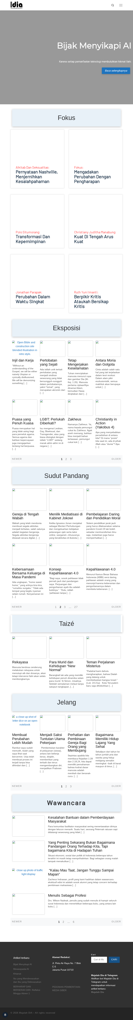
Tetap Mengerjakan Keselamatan (78, 364)
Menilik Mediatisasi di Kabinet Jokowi (66, 516)
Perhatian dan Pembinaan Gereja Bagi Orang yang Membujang (79, 742)
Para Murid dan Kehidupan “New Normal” (62, 666)
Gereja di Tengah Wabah (25, 516)
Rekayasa (20, 662)
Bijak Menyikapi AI (22, 964)
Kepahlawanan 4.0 (100, 569)
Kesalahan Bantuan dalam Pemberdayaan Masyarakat (81, 819)
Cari (93, 955)
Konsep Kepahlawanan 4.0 (63, 571)
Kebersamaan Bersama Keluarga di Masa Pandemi (28, 573)
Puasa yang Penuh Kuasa (22, 421)
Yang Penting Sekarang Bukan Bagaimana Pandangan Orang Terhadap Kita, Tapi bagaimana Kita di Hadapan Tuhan (81, 846)
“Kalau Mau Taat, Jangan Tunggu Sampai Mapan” (81, 872)
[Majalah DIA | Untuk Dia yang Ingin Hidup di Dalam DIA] (16, 5)
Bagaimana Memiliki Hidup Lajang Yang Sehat (107, 741)
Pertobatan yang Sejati (48, 362)
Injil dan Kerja (23, 360)
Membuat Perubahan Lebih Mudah (22, 739)
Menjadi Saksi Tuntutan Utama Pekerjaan (52, 739)
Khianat (17, 974)
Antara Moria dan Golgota (106, 362)
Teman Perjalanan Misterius (100, 664)
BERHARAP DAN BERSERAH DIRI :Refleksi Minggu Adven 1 (26, 990)
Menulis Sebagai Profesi (67, 895)
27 (76, 607)
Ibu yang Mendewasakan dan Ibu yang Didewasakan (27, 980)
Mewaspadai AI (21, 969)
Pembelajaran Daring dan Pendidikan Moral (103, 516)
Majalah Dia (97, 992)
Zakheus (74, 419)
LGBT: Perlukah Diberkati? (52, 421)
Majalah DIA (25, 1013)
